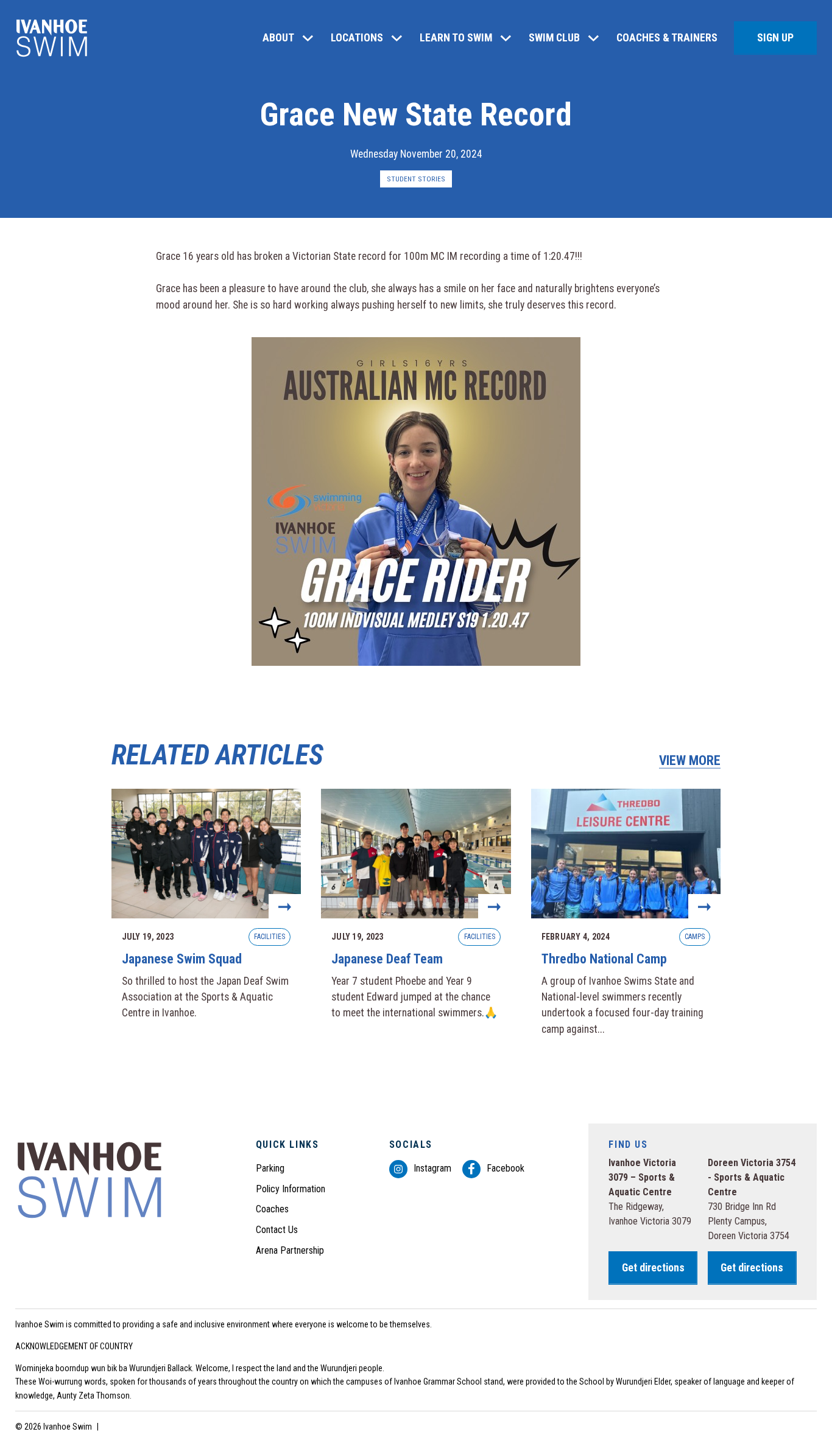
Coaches (272, 1209)
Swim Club (554, 38)
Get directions (653, 1268)
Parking (270, 1168)
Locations (357, 38)
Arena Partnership (290, 1250)
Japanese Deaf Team (415, 918)
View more (690, 760)
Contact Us (277, 1229)
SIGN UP (775, 38)
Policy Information (290, 1189)
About (278, 38)
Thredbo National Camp (626, 918)
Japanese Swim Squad (206, 918)
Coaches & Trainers (666, 38)
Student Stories (416, 179)
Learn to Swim (456, 38)
